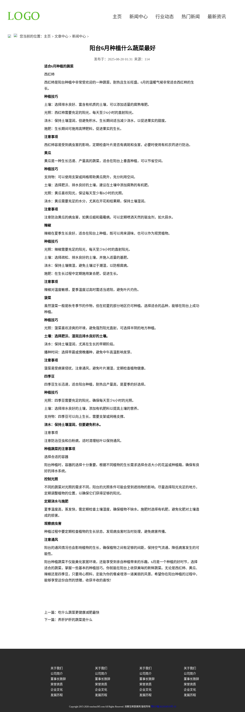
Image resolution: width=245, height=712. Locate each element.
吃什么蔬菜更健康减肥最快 (78, 612)
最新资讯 (216, 16)
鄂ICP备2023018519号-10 (163, 706)
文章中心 (61, 36)
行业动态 (164, 16)
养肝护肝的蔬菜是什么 (75, 620)
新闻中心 (138, 16)
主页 (117, 16)
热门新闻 (190, 16)
